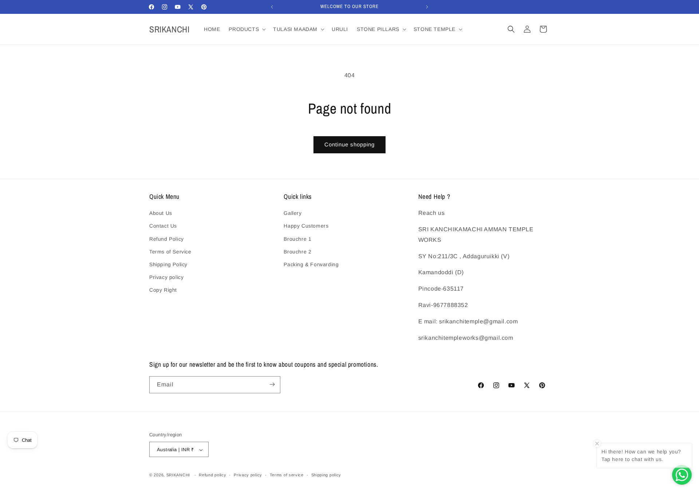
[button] (246, 29)
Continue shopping (349, 144)
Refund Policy (166, 239)
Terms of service (287, 475)
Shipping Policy (168, 264)
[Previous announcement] (272, 7)
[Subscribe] (272, 384)
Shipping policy (326, 475)
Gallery (292, 213)
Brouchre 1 (297, 239)
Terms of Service (170, 252)
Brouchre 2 (297, 252)
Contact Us (163, 226)
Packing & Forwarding (311, 264)
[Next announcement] (427, 7)
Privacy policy (166, 277)
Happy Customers (306, 226)
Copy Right (163, 290)
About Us (160, 213)
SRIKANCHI (178, 475)
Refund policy (212, 475)
